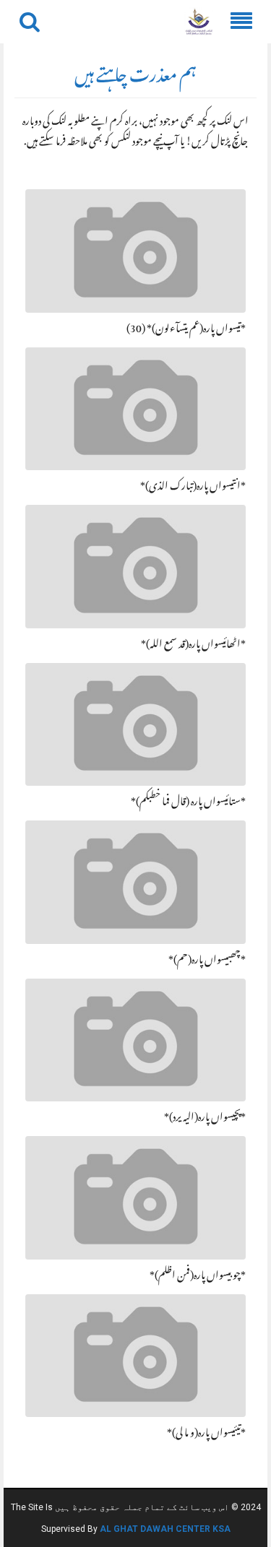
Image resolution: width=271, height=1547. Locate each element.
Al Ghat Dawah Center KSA (165, 1529)
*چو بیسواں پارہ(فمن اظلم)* (198, 1277)
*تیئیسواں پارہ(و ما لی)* (206, 1434)
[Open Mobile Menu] (241, 21)
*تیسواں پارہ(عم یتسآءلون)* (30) (186, 330)
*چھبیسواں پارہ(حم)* (207, 961)
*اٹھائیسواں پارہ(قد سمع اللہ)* (193, 646)
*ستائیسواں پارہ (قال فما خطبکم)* (188, 803)
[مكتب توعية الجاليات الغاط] (198, 22)
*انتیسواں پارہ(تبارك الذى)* (193, 487)
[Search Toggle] (29, 21)
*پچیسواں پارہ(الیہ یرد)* (205, 1119)
